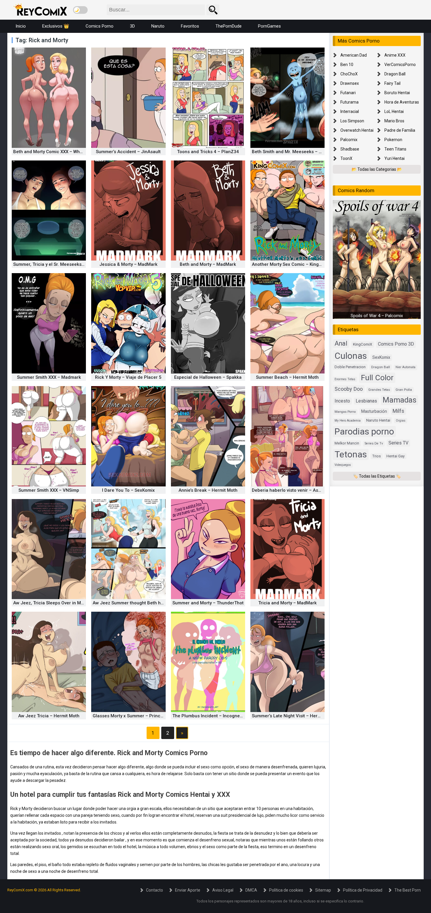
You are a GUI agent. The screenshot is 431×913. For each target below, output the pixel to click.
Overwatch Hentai (357, 130)
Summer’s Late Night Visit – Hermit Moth (294, 715)
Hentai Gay (395, 456)
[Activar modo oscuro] (80, 10)
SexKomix (381, 357)
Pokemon (393, 139)
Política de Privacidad (362, 890)
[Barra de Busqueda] (212, 9)
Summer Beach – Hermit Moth (287, 377)
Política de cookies (286, 890)
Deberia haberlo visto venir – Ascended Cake (299, 490)
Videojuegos (343, 464)
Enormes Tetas (345, 379)
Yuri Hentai (394, 158)
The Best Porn (407, 890)
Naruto (157, 26)
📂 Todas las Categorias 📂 (377, 169)
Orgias (400, 420)
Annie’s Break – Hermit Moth (208, 490)
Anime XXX (394, 55)
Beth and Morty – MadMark (208, 264)
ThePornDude (229, 26)
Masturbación (374, 411)
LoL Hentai (394, 111)
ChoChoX (349, 74)
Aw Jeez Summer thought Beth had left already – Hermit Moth (157, 603)
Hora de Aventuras (401, 102)
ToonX (346, 158)
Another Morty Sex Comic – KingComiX (292, 264)
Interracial (349, 111)
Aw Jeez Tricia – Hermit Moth (48, 715)
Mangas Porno (345, 412)
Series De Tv (374, 443)
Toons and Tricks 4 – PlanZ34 (208, 151)
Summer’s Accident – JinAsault (128, 151)
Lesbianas (366, 401)
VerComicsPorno (400, 64)
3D (132, 26)
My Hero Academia (348, 421)
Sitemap (323, 890)
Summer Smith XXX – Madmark (49, 377)
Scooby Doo (349, 389)
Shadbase (349, 149)
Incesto (342, 401)
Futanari (348, 92)
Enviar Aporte (187, 890)
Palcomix (348, 139)
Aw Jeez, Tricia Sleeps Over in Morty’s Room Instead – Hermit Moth (82, 603)
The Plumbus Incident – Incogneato (209, 715)
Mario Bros (394, 121)
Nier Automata (405, 367)
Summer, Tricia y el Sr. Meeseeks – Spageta (58, 264)
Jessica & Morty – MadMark (128, 264)
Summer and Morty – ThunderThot (208, 603)
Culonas (351, 356)
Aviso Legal (222, 890)
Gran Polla (404, 390)
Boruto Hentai (397, 92)
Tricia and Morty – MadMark (287, 603)
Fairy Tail (392, 83)
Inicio (21, 26)
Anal (341, 343)
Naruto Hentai (378, 420)
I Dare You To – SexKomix (128, 490)
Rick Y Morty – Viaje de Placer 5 (128, 377)
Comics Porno (99, 26)
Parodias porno (364, 431)
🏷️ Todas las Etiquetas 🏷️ (377, 476)
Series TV (398, 443)
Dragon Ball (394, 74)
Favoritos (190, 26)
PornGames (269, 26)
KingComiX (362, 344)
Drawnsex (349, 83)
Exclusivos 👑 (55, 26)
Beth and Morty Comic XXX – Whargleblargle (59, 151)
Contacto (154, 890)
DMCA (251, 890)
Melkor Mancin (347, 443)
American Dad (353, 55)
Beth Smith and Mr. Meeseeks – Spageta (294, 151)
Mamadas (399, 399)
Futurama (349, 102)
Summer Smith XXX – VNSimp (48, 490)
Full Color (377, 377)
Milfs (398, 411)
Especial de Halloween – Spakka (208, 377)
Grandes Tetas (379, 390)
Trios (376, 456)
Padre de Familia (399, 130)
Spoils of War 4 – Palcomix (377, 316)
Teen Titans (395, 149)
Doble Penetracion (350, 367)
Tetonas (351, 454)
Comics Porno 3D (396, 344)
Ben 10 (346, 64)
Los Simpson (352, 121)
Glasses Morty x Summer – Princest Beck (136, 715)
